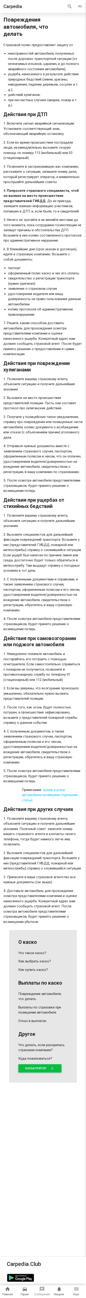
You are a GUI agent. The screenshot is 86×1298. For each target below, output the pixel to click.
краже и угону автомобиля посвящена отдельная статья (50, 795)
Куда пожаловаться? (35, 1058)
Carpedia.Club (24, 1264)
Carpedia (12, 6)
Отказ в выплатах (32, 1021)
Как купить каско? (33, 970)
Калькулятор (40, 1068)
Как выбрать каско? (34, 961)
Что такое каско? (32, 953)
